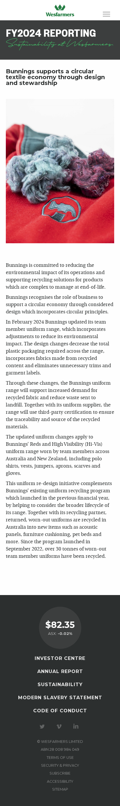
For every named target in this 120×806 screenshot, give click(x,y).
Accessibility (60, 781)
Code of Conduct (60, 710)
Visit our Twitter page (43, 726)
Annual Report (60, 671)
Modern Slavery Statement (60, 697)
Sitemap (60, 789)
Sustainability (60, 684)
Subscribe (60, 773)
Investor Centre (60, 658)
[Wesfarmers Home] (60, 10)
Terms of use (60, 757)
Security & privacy (60, 765)
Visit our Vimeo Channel (60, 726)
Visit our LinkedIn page (76, 726)
